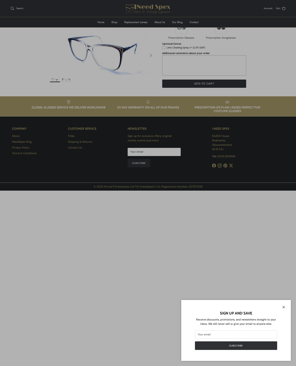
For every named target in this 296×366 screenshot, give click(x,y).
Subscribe (236, 345)
